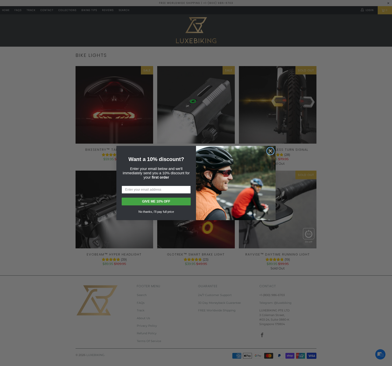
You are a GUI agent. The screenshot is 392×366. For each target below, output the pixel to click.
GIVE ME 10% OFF (156, 201)
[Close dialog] (270, 151)
